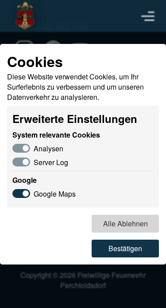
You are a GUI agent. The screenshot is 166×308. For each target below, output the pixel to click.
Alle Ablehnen (125, 223)
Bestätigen (125, 248)
